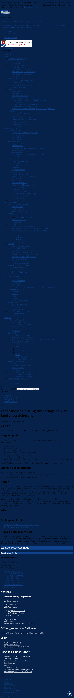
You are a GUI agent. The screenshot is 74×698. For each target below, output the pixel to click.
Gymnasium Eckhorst (19, 259)
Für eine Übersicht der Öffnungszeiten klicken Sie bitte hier (22, 633)
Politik (10, 159)
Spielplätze (15, 315)
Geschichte (16, 91)
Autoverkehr (16, 115)
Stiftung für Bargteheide (20, 298)
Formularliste (16, 137)
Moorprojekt (16, 178)
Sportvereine (16, 239)
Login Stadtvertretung (12, 645)
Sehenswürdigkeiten (19, 268)
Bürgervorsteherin (18, 170)
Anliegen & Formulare (16, 130)
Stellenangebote (18, 368)
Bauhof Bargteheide (19, 61)
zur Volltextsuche (10, 38)
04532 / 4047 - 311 (14, 582)
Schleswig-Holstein (11, 667)
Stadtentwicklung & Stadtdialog (23, 72)
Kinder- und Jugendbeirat (21, 163)
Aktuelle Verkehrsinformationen (23, 113)
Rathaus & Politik (10, 128)
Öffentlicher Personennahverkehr (24, 120)
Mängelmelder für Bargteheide (23, 126)
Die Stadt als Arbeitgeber (21, 366)
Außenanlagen (17, 237)
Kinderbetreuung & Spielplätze (19, 311)
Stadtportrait (12, 89)
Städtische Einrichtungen (17, 59)
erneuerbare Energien (20, 187)
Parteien (15, 165)
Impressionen (17, 222)
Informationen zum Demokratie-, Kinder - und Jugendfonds (33, 109)
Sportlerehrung (17, 241)
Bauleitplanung (17, 67)
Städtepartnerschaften (20, 96)
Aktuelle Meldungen (19, 322)
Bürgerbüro (19, 350)
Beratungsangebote (15, 276)
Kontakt (7, 681)
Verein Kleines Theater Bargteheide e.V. (26, 226)
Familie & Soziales (10, 274)
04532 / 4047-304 (13, 574)
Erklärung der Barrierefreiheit (15, 690)
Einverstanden (5, 13)
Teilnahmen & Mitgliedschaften (23, 185)
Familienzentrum (18, 283)
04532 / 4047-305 (13, 576)
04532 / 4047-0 (16, 611)
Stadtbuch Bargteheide (20, 342)
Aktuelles (7, 318)
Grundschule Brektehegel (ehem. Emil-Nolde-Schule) (31, 254)
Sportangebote (13, 233)
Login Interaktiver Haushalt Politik (16, 647)
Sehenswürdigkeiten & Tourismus (20, 265)
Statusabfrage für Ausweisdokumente (18, 672)
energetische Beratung (20, 189)
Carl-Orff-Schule (17, 250)
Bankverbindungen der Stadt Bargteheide (19, 623)
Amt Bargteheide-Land (12, 659)
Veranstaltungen (18, 381)
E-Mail (9, 587)
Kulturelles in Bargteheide (17, 98)
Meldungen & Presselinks (17, 320)
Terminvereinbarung (11, 619)
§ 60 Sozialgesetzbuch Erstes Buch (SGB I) (19, 527)
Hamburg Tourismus (19, 272)
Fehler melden (9, 692)
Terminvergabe (17, 152)
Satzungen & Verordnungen (22, 139)
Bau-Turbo (15, 76)
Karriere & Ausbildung (16, 361)
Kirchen (14, 296)
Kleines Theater (13, 224)
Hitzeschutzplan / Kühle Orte (22, 337)
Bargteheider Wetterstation (22, 335)
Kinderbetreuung (18, 313)
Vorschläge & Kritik (18, 157)
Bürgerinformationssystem (21, 161)
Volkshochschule (18, 209)
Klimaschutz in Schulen (20, 191)
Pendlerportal (9, 665)
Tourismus (15, 270)
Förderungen (16, 180)
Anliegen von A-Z (18, 135)
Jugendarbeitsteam (18, 281)
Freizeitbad (12, 213)
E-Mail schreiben (16, 613)
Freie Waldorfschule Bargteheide (24, 257)
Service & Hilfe (13, 333)
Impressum (8, 684)
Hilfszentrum (12, 302)
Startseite (7, 54)
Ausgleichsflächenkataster (21, 174)
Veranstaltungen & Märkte (17, 379)
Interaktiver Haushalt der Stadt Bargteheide (28, 154)
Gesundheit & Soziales (16, 289)
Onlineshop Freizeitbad (23, 217)
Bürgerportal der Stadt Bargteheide (25, 133)
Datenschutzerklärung (32, 7)
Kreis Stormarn (9, 663)
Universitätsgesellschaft (20, 211)
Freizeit (17, 355)
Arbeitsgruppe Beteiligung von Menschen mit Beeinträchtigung (35, 287)
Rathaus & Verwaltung (16, 141)
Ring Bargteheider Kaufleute (22, 85)
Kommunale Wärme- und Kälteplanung (26, 194)
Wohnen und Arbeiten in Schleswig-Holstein (28, 359)
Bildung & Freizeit (10, 202)
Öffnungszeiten (17, 150)
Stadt (6, 56)
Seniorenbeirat (17, 167)
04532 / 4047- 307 (13, 580)
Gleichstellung (17, 285)
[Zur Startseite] (16, 46)
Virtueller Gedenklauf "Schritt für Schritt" (26, 104)
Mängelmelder (9, 688)
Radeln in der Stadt (19, 122)
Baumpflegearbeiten (19, 198)
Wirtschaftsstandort (19, 87)
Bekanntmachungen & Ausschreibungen (23, 372)
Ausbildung (16, 363)
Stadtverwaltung (17, 146)
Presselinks (16, 329)
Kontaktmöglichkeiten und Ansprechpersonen (29, 148)
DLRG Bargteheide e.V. (20, 307)
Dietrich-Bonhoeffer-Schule (22, 252)
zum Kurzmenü (10, 35)
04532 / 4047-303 (13, 572)
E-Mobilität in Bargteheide (21, 117)
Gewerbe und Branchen (20, 83)
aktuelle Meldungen (19, 220)
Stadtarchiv (16, 63)
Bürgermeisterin (17, 143)
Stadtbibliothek (17, 207)
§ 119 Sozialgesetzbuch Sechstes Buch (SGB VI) (21, 525)
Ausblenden (4, 11)
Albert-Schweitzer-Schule (21, 246)
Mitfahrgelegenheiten (19, 124)
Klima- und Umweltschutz (17, 172)
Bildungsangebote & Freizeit (18, 204)
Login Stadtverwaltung (12, 642)
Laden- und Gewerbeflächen (22, 80)
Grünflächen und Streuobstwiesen (24, 176)
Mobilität (11, 111)
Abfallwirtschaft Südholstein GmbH (17, 656)
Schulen (11, 244)
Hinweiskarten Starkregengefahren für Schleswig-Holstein (33, 339)
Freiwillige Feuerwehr (19, 305)
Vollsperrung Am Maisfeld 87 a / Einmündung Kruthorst (21, 21)
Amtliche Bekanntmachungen (22, 324)
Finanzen (11, 200)
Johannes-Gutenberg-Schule (22, 261)
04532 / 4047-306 (13, 578)
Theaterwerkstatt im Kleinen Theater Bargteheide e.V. (31, 228)
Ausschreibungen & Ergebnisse (23, 376)
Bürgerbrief (16, 331)
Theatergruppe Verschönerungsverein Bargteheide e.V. (32, 231)
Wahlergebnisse (17, 326)
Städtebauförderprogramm (22, 74)
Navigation (19, 346)
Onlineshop (16, 215)
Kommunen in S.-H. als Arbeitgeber (17, 661)
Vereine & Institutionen (20, 300)
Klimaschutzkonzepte (19, 183)
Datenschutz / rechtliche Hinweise (16, 686)
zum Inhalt (8, 31)
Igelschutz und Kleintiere (21, 196)
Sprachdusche (17, 102)
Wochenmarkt (17, 383)
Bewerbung (16, 370)
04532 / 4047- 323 (13, 585)
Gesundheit (16, 292)
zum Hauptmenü (10, 33)
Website (13, 615)
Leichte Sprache (7, 48)
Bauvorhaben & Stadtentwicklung (20, 65)
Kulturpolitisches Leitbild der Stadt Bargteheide (29, 100)
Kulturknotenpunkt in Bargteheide (24, 106)
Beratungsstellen (18, 278)
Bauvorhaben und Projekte (22, 69)
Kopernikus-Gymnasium (20, 263)
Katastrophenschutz (19, 309)
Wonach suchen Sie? (8, 389)
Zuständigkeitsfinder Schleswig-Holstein (18, 669)
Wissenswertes (17, 93)
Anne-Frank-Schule (19, 248)
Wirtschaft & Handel (15, 78)
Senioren (15, 294)
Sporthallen (16, 235)
